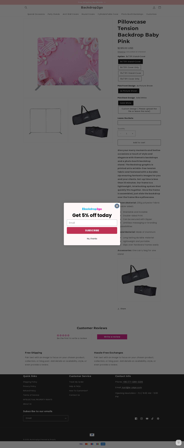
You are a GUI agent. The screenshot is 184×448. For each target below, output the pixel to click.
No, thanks (92, 238)
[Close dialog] (117, 206)
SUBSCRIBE (92, 230)
